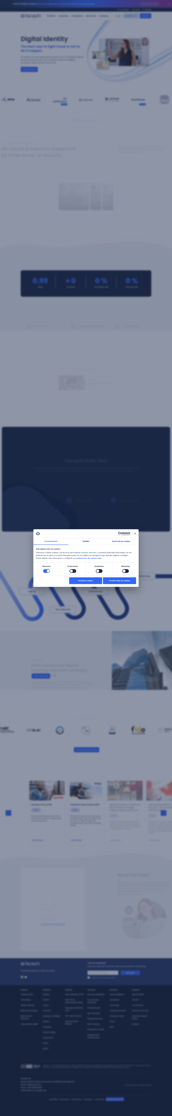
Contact (135, 1000)
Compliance (77, 16)
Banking (46, 994)
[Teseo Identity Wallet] (130, 490)
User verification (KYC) (74, 994)
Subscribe (130, 973)
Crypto (46, 1005)
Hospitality (47, 1027)
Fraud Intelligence (117, 994)
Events (112, 1021)
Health (45, 1048)
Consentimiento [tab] (50, 541)
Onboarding (25, 1000)
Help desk (136, 10)
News (112, 1027)
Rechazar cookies (85, 581)
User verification (63, 609)
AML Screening (93, 1024)
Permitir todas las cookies (119, 581)
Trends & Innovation (118, 1010)
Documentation (123, 10)
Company (103, 16)
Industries (63, 16)
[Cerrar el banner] (135, 533)
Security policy (76, 1099)
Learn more (37, 840)
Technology (114, 1005)
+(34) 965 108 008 (34, 1087)
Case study (39, 104)
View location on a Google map (33, 1090)
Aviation (46, 1021)
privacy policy (110, 977)
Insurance (47, 1010)
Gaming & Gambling (51, 1016)
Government (48, 1038)
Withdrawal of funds (95, 1029)
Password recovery (95, 1018)
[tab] (71, 370)
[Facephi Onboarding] (86, 480)
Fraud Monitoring (142, 576)
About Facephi (138, 994)
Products (51, 16)
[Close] (168, 3)
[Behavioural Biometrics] (130, 480)
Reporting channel (113, 1099)
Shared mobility (49, 1032)
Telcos (45, 1043)
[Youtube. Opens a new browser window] (25, 977)
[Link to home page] (53, 964)
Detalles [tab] (86, 541)
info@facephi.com (33, 1084)
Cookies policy (99, 1099)
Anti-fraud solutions (73, 1016)
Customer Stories (117, 1016)
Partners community (140, 1010)
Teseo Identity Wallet (29, 1024)
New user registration (96, 994)
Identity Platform (28, 1005)
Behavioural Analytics (29, 1010)
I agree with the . (103, 977)
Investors (135, 1024)
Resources (91, 16)
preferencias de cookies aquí (88, 558)
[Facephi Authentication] (86, 490)
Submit (53, 930)
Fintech (46, 1000)
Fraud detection (94, 1008)
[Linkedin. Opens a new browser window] (22, 977)
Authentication (96, 591)
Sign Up (32, 591)
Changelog (147, 10)
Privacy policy (64, 1099)
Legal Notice (53, 1099)
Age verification (93, 1013)
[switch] (73, 571)
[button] (68, 196)
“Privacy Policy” (58, 925)
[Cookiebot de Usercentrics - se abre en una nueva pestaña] (120, 533)
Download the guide (149, 4)
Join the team (137, 1005)
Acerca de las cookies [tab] (121, 541)
